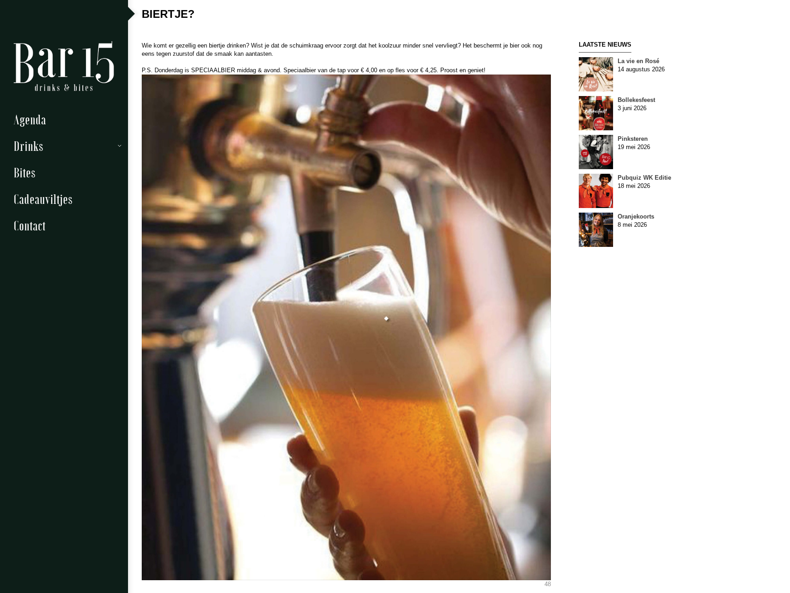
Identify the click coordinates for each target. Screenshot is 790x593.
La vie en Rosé (638, 61)
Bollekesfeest (636, 99)
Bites (25, 172)
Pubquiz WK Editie (644, 177)
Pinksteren (633, 138)
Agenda (30, 119)
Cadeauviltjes (43, 198)
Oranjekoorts (636, 216)
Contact (30, 225)
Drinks (28, 145)
